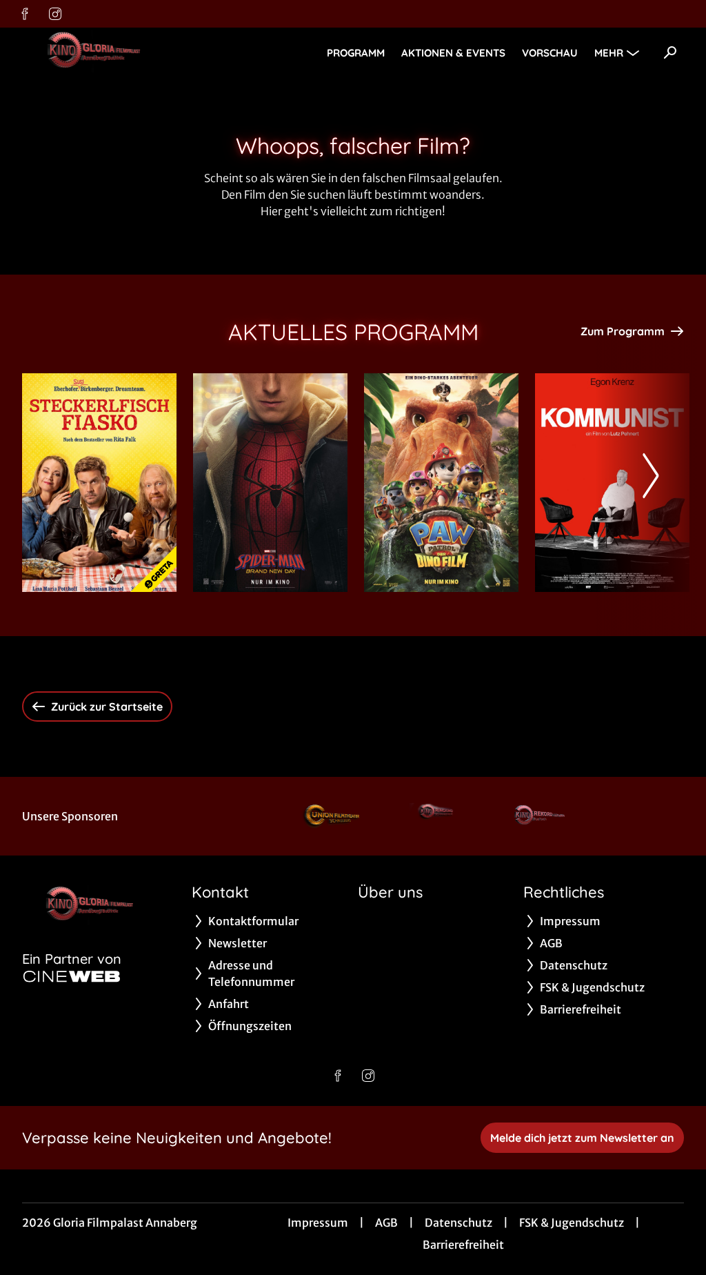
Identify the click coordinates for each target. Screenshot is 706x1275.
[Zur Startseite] (118, 52)
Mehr (608, 52)
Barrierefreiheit (463, 1245)
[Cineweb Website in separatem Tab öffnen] (71, 976)
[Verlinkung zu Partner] (334, 816)
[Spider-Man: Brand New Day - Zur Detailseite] (270, 482)
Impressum (318, 1222)
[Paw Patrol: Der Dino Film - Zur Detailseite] (441, 482)
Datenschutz (458, 1222)
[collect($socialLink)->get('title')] (25, 14)
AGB (386, 1222)
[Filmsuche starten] (670, 52)
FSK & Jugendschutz (571, 1222)
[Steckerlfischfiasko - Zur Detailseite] (99, 482)
